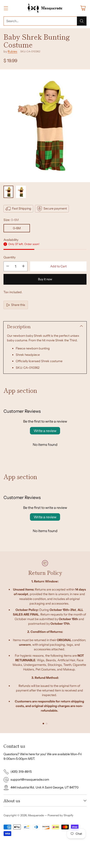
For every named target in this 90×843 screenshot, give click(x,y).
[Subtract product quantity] (8, 266)
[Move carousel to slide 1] (43, 723)
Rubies (12, 51)
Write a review (45, 431)
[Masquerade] (45, 8)
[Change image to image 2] (21, 192)
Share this (18, 305)
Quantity (9, 257)
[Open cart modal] (82, 8)
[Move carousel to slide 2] (46, 723)
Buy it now (45, 279)
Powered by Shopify (60, 815)
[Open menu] (5, 8)
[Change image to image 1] (8, 192)
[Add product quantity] (23, 266)
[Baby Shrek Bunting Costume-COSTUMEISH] (45, 125)
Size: (11, 220)
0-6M (17, 228)
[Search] (82, 21)
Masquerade (36, 815)
